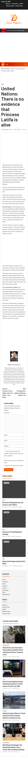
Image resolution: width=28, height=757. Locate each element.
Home (4, 579)
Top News (5, 581)
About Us (8, 3)
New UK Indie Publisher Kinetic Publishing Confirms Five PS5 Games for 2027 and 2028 (13, 684)
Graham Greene (16, 656)
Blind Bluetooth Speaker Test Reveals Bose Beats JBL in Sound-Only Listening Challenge (13, 747)
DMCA (21, 3)
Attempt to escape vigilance (10, 275)
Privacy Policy (19, 5)
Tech (4, 679)
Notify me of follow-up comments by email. (14, 461)
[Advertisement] (14, 47)
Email (6, 440)
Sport (3, 592)
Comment (7, 413)
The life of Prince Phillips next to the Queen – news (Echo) (7, 393)
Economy (4, 586)
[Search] (25, 64)
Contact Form (15, 3)
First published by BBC (11, 209)
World (2, 84)
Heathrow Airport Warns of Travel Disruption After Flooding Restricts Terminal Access (14, 715)
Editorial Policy (10, 5)
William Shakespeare (7, 129)
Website (6, 446)
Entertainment (6, 594)
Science (4, 588)
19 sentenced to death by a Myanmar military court (20, 392)
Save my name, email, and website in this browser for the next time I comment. (13, 454)
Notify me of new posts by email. (14, 465)
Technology (5, 590)
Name (6, 435)
